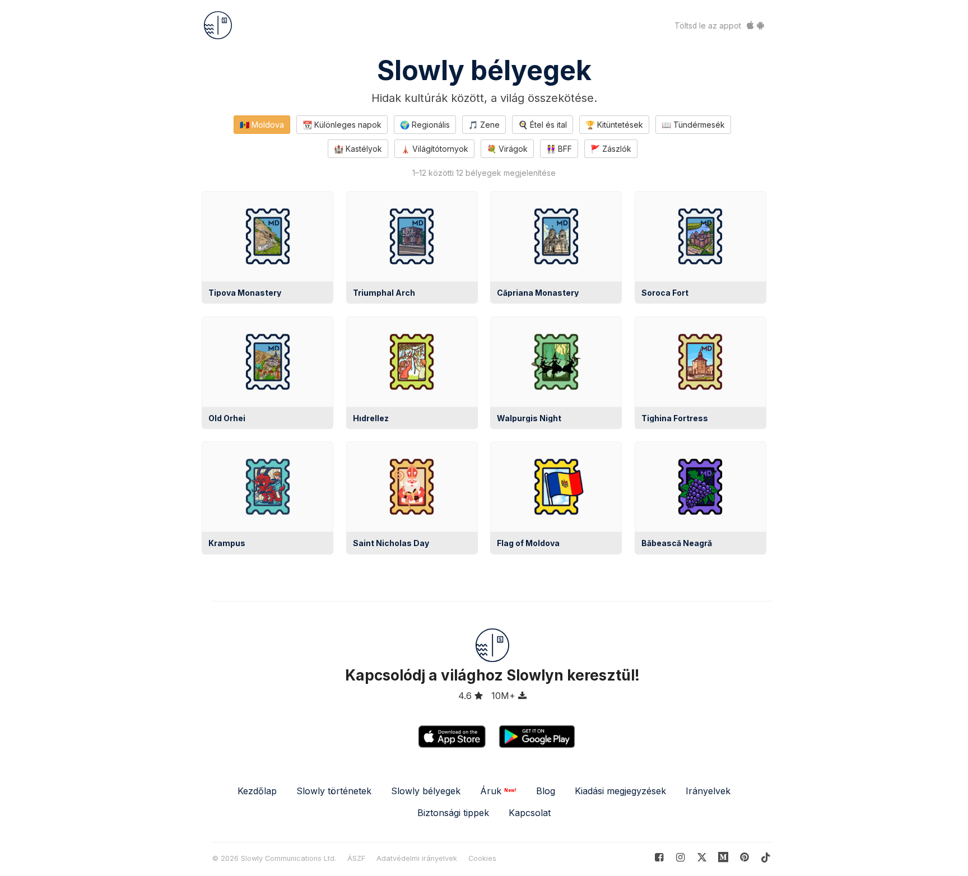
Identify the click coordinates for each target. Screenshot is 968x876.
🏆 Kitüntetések (614, 124)
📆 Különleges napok (341, 124)
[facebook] (659, 857)
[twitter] (701, 857)
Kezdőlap (257, 790)
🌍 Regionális (425, 124)
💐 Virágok (507, 148)
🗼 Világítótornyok (434, 148)
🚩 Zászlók (610, 148)
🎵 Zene (484, 124)
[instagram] (680, 857)
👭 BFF (559, 148)
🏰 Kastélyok (358, 148)
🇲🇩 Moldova (262, 124)
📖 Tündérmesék (693, 124)
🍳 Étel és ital (542, 124)
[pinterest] (723, 857)
